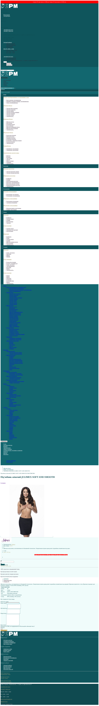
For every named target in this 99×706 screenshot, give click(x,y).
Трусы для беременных (12, 102)
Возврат (5, 446)
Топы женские (12, 321)
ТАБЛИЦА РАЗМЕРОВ (9, 642)
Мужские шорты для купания (13, 208)
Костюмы (8, 267)
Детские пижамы (10, 113)
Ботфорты (8, 178)
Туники (11, 427)
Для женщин (7, 259)
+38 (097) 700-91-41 (8, 31)
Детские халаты (13, 303)
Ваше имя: (3, 603)
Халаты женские (13, 323)
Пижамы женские (13, 317)
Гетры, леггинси (10, 264)
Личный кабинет (7, 665)
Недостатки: (4, 613)
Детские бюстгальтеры (12, 108)
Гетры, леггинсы (10, 252)
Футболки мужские (11, 139)
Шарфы (8, 256)
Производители (7, 656)
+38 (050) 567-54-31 (8, 29)
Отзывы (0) (6, 581)
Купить (2, 564)
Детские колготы (8, 169)
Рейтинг (3, 627)
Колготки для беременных (12, 182)
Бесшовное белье (10, 124)
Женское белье (8, 119)
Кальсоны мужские (11, 135)
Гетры (7, 238)
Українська (9, 65)
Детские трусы (13, 301)
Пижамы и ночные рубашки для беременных (17, 101)
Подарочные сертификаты (10, 657)
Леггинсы (11, 364)
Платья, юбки (12, 425)
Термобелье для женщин (12, 148)
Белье (4, 81)
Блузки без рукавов (11, 262)
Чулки (10, 369)
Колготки (5, 82)
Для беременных (10, 266)
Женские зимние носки (12, 242)
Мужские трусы (10, 136)
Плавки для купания (11, 209)
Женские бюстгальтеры (12, 128)
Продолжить (4, 630)
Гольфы (8, 180)
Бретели (8, 155)
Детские (5, 215)
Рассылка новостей (8, 669)
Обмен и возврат (7, 449)
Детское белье (7, 105)
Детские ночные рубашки (12, 112)
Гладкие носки (10, 219)
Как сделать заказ (7, 644)
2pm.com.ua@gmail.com (6, 699)
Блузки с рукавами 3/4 (11, 263)
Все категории (7, 80)
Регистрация (6, 14)
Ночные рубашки (13, 316)
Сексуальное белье (14, 318)
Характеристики (7, 580)
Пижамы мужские (10, 138)
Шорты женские (13, 325)
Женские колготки (9, 176)
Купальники (6, 189)
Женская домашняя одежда (13, 127)
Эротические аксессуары (11, 153)
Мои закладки (6, 668)
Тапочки (8, 223)
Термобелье (7, 146)
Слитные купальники (11, 202)
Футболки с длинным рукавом (14, 140)
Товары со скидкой (8, 660)
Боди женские (9, 125)
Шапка (8, 255)
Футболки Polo (10, 281)
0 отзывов (3, 483)
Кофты (8, 268)
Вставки (8, 157)
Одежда (5, 85)
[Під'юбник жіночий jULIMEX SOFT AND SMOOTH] (27, 536)
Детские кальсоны (10, 109)
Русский (9, 63)
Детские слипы (10, 115)
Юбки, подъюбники (14, 326)
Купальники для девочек (12, 194)
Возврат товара (7, 650)
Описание (5, 579)
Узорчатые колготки (14, 368)
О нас (4, 444)
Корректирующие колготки (13, 185)
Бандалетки (9, 123)
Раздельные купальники (12, 201)
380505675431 (4, 701)
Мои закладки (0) (10, 43)
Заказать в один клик (6, 566)
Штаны (11, 429)
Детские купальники (10, 191)
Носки (5, 84)
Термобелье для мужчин (12, 150)
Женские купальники (10, 198)
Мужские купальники (10, 205)
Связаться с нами (7, 649)
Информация (4, 441)
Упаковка (8, 162)
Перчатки (8, 254)
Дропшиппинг (7, 447)
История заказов (7, 666)
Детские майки (10, 111)
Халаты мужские (10, 142)
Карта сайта (6, 651)
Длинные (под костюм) (12, 230)
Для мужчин (7, 226)
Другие (8, 159)
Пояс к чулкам (9, 161)
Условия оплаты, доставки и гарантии (12, 450)
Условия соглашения (8, 641)
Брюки (8, 275)
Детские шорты (13, 304)
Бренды (5, 453)
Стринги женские (13, 320)
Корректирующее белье (15, 314)
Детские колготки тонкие (12, 171)
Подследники (9, 221)
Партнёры (5, 659)
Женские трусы (10, 121)
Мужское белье (8, 132)
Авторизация (6, 16)
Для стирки (9, 158)
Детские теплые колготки (12, 173)
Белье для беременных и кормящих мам (16, 97)
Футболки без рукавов (14, 322)
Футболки (8, 279)
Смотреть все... (10, 116)
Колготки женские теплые (12, 183)
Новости (5, 451)
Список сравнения (11, 45)
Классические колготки (12, 181)
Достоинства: (4, 608)
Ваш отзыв (3, 625)
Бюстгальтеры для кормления (13, 100)
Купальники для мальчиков (13, 195)
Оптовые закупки (7, 445)
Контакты (5, 454)
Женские (6, 234)
